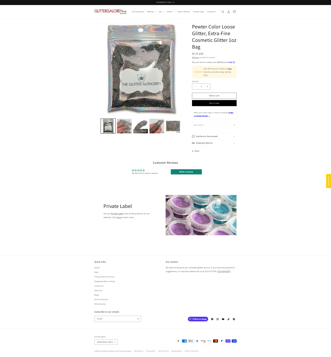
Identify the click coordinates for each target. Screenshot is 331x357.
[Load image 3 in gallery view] (140, 126)
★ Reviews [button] (328, 181)
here (119, 217)
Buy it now (214, 103)
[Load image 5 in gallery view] (173, 126)
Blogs (96, 295)
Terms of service (163, 351)
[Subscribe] (138, 319)
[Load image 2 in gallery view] (124, 126)
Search (97, 267)
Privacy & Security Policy (104, 277)
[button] (151, 11)
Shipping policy (176, 351)
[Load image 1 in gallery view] (108, 126)
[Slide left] (97, 126)
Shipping (195, 57)
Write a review (186, 171)
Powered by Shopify (125, 351)
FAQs (96, 272)
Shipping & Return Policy (104, 281)
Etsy (230, 69)
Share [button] (197, 151)
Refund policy (100, 304)
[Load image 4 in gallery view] (156, 126)
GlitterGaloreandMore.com (109, 351)
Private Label (117, 213)
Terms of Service (101, 299)
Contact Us (99, 286)
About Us (98, 290)
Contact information (192, 351)
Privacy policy (150, 351)
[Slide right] (184, 126)
